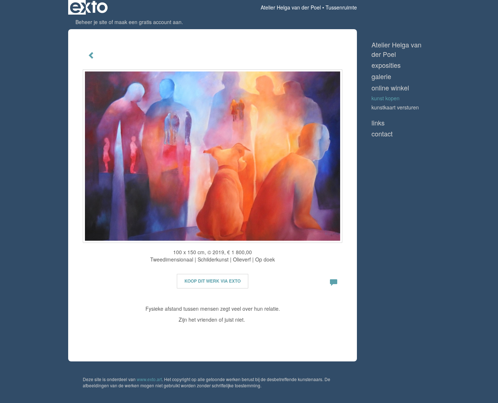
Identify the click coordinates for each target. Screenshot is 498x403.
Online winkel (390, 87)
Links (378, 122)
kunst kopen (385, 98)
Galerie (381, 76)
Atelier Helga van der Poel (291, 7)
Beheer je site (91, 22)
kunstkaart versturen (395, 107)
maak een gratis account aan (148, 22)
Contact (382, 133)
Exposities (386, 65)
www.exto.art (149, 379)
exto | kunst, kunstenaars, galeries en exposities (88, 7)
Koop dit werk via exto (212, 281)
